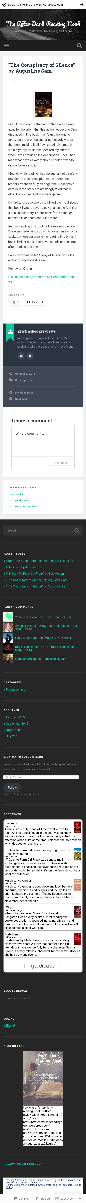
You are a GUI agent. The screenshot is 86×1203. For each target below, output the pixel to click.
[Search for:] (43, 530)
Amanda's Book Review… (31, 626)
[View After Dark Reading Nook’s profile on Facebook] (7, 1025)
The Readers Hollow (24, 506)
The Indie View (20, 500)
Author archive (21, 356)
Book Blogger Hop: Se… (30, 647)
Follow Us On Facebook (23, 1163)
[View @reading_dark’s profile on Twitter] (13, 1025)
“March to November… (58, 638)
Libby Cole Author (27, 638)
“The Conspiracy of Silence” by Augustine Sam (41, 68)
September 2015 (17, 723)
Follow (12, 787)
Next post (21, 399)
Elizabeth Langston (16, 910)
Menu (7, 45)
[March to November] (77, 890)
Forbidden (11, 934)
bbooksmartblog (26, 659)
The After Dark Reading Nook (43, 23)
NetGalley (17, 494)
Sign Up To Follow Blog (23, 756)
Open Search (78, 46)
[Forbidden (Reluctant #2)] (77, 944)
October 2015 (15, 717)
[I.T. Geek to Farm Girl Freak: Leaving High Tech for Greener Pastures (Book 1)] (77, 859)
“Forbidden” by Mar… (55, 659)
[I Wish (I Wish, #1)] (77, 916)
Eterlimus (11, 823)
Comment (60, 462)
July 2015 (12, 736)
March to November (18, 880)
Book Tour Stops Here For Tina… (51, 617)
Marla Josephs (14, 937)
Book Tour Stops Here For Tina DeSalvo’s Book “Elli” (40, 561)
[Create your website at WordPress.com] (43, 4)
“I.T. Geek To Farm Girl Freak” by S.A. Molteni (35, 573)
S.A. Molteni (12, 857)
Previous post (24, 392)
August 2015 (15, 730)
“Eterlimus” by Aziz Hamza (23, 567)
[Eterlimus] (77, 832)
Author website (30, 356)
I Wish (9, 907)
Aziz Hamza (13, 826)
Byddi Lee (11, 883)
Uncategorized (24, 380)
